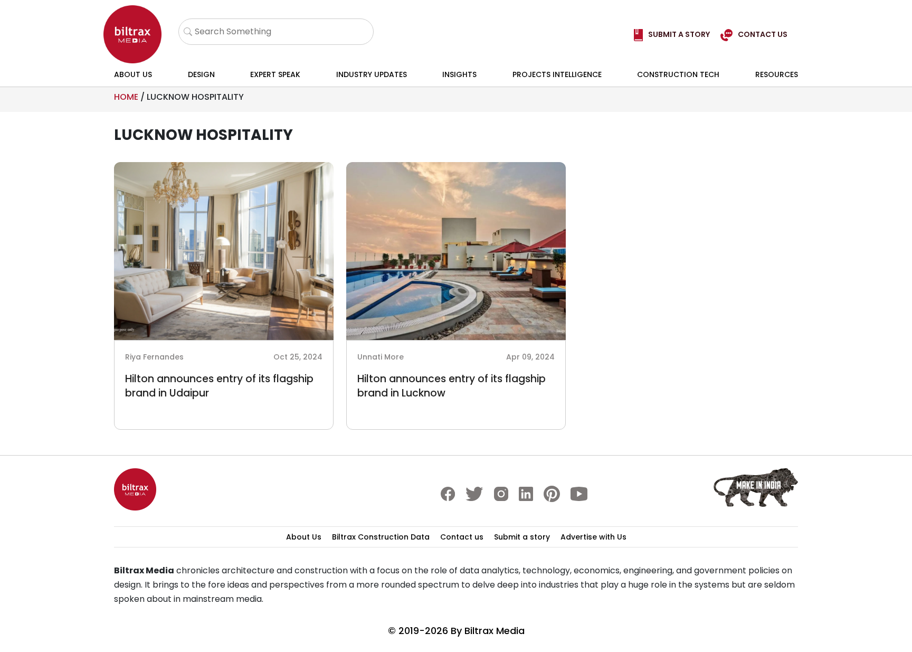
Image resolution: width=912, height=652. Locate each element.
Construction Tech (678, 74)
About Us (133, 74)
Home (126, 97)
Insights (459, 74)
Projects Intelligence (557, 74)
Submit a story (522, 537)
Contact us (461, 537)
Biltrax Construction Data (381, 537)
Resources (776, 74)
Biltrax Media (494, 630)
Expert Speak (275, 74)
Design (201, 74)
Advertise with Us (593, 537)
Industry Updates (371, 74)
